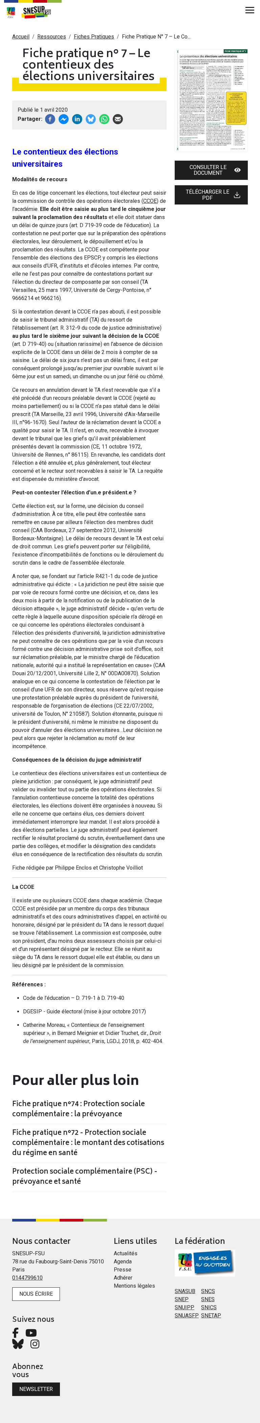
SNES (208, 1299)
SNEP (182, 1299)
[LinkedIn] (77, 118)
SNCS (208, 1291)
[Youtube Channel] (31, 1335)
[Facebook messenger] (64, 118)
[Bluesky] (18, 1346)
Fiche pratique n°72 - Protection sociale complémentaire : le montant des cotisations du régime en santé (88, 1143)
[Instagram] (34, 1346)
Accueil (20, 36)
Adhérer (123, 1278)
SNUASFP (187, 1315)
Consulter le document (208, 170)
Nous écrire (36, 1294)
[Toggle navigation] (250, 10)
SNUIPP (184, 1307)
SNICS (209, 1307)
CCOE (150, 201)
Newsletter (36, 1389)
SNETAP (211, 1315)
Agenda (123, 1261)
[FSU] (11, 12)
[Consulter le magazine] (211, 100)
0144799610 (27, 1278)
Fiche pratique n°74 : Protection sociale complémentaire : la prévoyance (78, 1110)
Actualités (125, 1253)
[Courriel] (118, 118)
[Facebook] (50, 118)
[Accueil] (40, 12)
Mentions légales (134, 1286)
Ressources (51, 36)
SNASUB (185, 1291)
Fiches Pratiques (94, 36)
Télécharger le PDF (207, 195)
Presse (122, 1269)
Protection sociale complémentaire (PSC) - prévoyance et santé (84, 1177)
